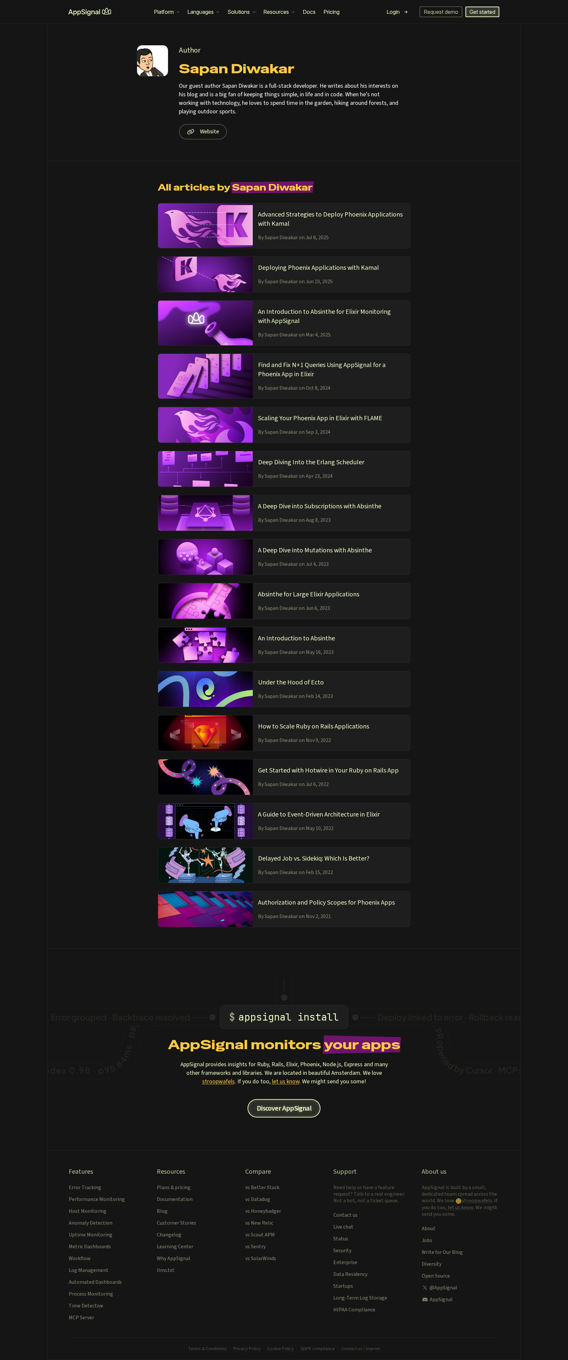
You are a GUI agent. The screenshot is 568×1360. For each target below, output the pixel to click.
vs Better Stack (262, 1187)
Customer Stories (176, 1223)
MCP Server (81, 1317)
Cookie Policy (280, 1348)
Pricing (331, 12)
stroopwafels (218, 1081)
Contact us (345, 1215)
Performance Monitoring (97, 1199)
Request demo (441, 12)
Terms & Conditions (207, 1348)
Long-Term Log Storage (360, 1298)
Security (342, 1250)
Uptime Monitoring (90, 1234)
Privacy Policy (247, 1348)
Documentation (175, 1199)
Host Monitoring (87, 1211)
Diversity (431, 1264)
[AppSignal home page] (89, 12)
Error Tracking (85, 1187)
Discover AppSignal (284, 1108)
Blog (162, 1211)
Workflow (80, 1258)
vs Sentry (255, 1246)
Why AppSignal (173, 1258)
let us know (285, 1081)
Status (340, 1238)
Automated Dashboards (95, 1282)
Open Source (436, 1275)
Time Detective (86, 1305)
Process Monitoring (91, 1294)
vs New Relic (259, 1223)
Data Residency (350, 1274)
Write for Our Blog (442, 1252)
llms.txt (166, 1270)
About (429, 1228)
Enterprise (345, 1262)
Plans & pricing (174, 1187)
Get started (482, 12)
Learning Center (175, 1246)
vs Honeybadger (263, 1211)
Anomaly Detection (90, 1223)
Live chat (343, 1227)
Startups (343, 1286)
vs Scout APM (260, 1234)
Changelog (169, 1234)
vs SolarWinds (260, 1258)
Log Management (88, 1270)
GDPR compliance (317, 1348)
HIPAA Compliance (354, 1309)
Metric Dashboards (90, 1246)
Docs (309, 12)
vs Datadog (257, 1199)
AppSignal (441, 1299)
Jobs (427, 1240)
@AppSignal (443, 1287)
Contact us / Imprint (361, 1348)
